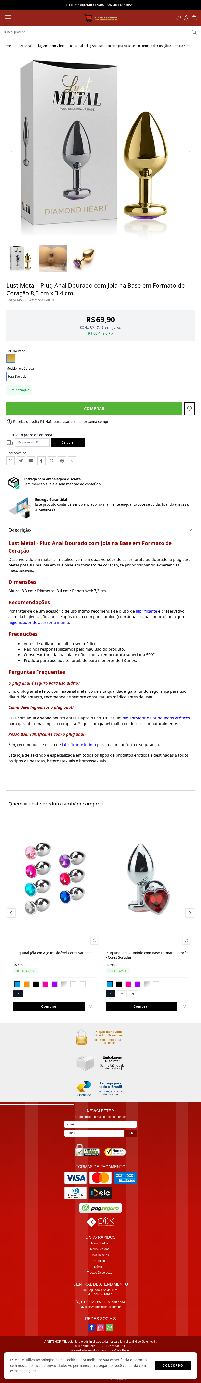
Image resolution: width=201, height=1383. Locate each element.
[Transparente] (64, 984)
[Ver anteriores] (12, 912)
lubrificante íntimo (79, 744)
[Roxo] (55, 984)
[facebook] (91, 1327)
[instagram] (100, 1327)
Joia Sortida (17, 376)
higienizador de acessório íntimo (38, 622)
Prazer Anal (24, 46)
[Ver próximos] (189, 912)
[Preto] (36, 984)
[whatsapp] (109, 1327)
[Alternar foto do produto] (94, 940)
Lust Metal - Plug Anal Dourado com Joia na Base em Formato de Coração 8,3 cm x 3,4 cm (129, 46)
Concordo (173, 1365)
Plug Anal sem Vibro (50, 46)
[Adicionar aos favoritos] (91, 1006)
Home (6, 46)
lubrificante (146, 611)
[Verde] (73, 984)
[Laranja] (27, 984)
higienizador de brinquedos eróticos (156, 718)
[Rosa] (45, 984)
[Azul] (17, 984)
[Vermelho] (83, 984)
